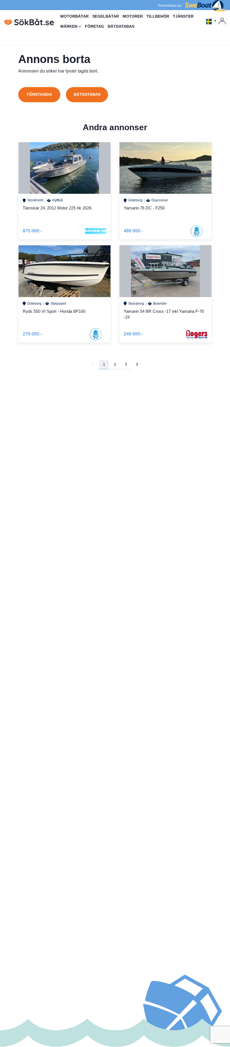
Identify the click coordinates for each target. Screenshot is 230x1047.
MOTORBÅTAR (74, 16)
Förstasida (39, 94)
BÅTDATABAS (121, 26)
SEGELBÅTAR (105, 16)
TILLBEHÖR (157, 16)
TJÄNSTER (183, 16)
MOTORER (133, 16)
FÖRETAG (94, 26)
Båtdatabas (87, 94)
